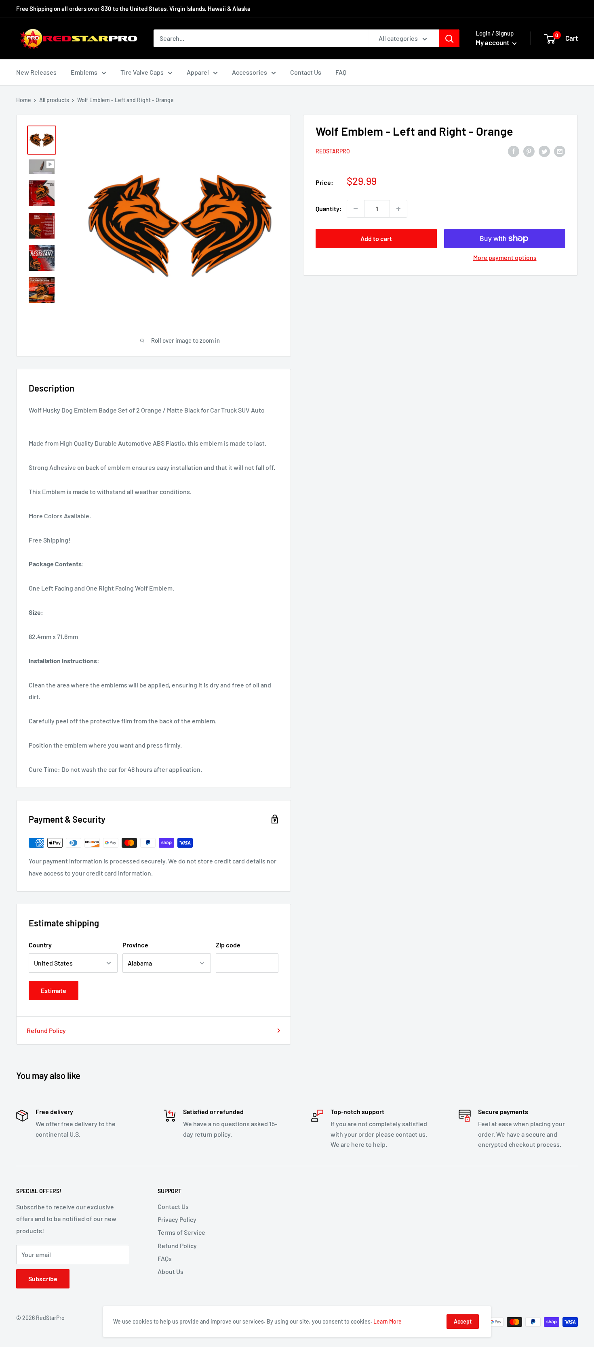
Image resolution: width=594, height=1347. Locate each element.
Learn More (387, 1321)
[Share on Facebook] (513, 151)
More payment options (505, 257)
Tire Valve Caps (142, 72)
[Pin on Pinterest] (529, 151)
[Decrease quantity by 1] (355, 208)
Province (135, 945)
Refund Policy (46, 1030)
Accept (463, 1321)
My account (493, 42)
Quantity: (329, 208)
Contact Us (305, 72)
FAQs (165, 1258)
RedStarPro (333, 151)
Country (40, 945)
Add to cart (376, 238)
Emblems (84, 72)
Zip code (228, 945)
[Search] (449, 38)
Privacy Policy (177, 1219)
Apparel (198, 72)
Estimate (53, 990)
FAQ (340, 72)
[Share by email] (559, 151)
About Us (170, 1271)
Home (23, 99)
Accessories (249, 72)
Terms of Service (181, 1232)
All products (54, 99)
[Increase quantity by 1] (398, 208)
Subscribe (42, 1278)
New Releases (36, 72)
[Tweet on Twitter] (544, 151)
